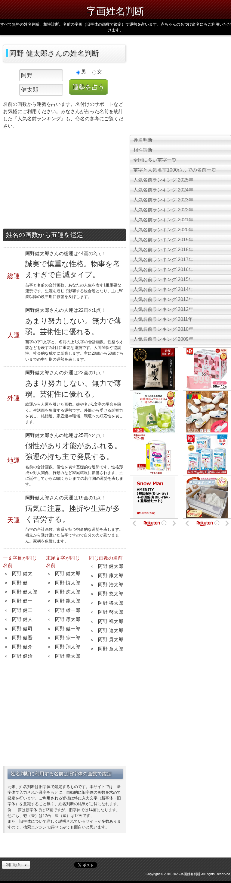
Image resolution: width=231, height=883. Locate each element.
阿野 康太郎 (110, 575)
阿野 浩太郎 (110, 584)
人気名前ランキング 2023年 (163, 199)
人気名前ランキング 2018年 (163, 249)
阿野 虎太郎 (67, 591)
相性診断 (142, 150)
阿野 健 (20, 582)
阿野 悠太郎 (110, 593)
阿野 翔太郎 (67, 646)
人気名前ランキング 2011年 (163, 319)
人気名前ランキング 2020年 (163, 229)
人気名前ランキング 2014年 (163, 289)
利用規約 (14, 864)
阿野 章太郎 (110, 648)
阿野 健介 (22, 646)
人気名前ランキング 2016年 (163, 269)
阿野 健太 (22, 573)
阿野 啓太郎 (110, 612)
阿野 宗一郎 (67, 637)
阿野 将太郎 (110, 603)
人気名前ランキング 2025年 (163, 179)
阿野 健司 (22, 628)
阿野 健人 (22, 619)
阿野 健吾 (22, 637)
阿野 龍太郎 (67, 600)
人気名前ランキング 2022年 (163, 209)
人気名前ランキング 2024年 (163, 189)
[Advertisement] (64, 180)
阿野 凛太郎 (67, 619)
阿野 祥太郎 (110, 621)
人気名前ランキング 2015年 (163, 279)
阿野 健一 (22, 600)
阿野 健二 (22, 610)
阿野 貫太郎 (110, 639)
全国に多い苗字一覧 (155, 160)
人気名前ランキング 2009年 (163, 339)
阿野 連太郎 (110, 630)
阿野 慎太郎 (67, 582)
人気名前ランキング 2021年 (163, 219)
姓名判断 (142, 140)
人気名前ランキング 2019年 (163, 239)
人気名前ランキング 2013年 (163, 299)
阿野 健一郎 (67, 628)
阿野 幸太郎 (67, 656)
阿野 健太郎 (24, 591)
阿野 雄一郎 (67, 610)
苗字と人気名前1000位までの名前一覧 (174, 169)
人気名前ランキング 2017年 (163, 259)
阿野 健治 (22, 656)
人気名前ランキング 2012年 (163, 309)
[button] (16, 865)
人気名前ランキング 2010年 (163, 329)
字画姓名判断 (115, 10)
